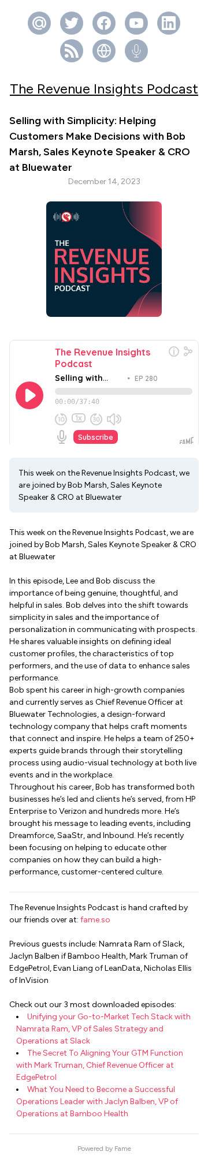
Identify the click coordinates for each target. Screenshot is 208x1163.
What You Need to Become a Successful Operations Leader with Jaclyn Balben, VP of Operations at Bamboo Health (97, 1102)
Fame (122, 1149)
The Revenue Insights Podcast (104, 88)
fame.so (95, 920)
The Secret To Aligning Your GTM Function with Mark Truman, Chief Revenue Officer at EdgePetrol (99, 1065)
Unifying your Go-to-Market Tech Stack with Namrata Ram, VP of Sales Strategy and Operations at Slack (103, 1029)
